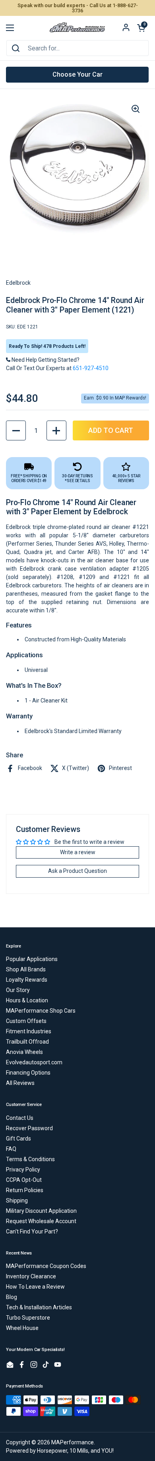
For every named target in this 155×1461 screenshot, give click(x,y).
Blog (11, 1297)
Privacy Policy (23, 1169)
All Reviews (20, 1083)
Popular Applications (32, 959)
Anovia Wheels (24, 1052)
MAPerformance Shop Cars (41, 1010)
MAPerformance (72, 1442)
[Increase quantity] (56, 430)
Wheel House (22, 1328)
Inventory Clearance (31, 1276)
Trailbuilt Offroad (27, 1041)
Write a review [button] (77, 852)
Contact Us (19, 1118)
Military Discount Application (41, 1211)
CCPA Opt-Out (24, 1180)
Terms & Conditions (30, 1159)
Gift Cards (18, 1138)
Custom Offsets (26, 1021)
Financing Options (28, 1072)
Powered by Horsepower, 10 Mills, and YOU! (60, 1450)
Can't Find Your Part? (32, 1231)
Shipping (17, 1200)
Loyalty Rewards (26, 980)
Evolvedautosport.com (34, 1062)
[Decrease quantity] (16, 430)
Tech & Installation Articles (39, 1307)
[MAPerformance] (77, 27)
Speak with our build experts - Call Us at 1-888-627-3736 (77, 8)
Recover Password (29, 1128)
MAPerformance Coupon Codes (46, 1266)
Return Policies (24, 1190)
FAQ (11, 1149)
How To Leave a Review (35, 1286)
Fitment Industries (28, 1031)
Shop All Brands (26, 969)
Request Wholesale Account (41, 1221)
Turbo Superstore (28, 1317)
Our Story (18, 990)
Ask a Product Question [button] (77, 871)
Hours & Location (27, 1000)
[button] (141, 28)
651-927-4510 (90, 368)
